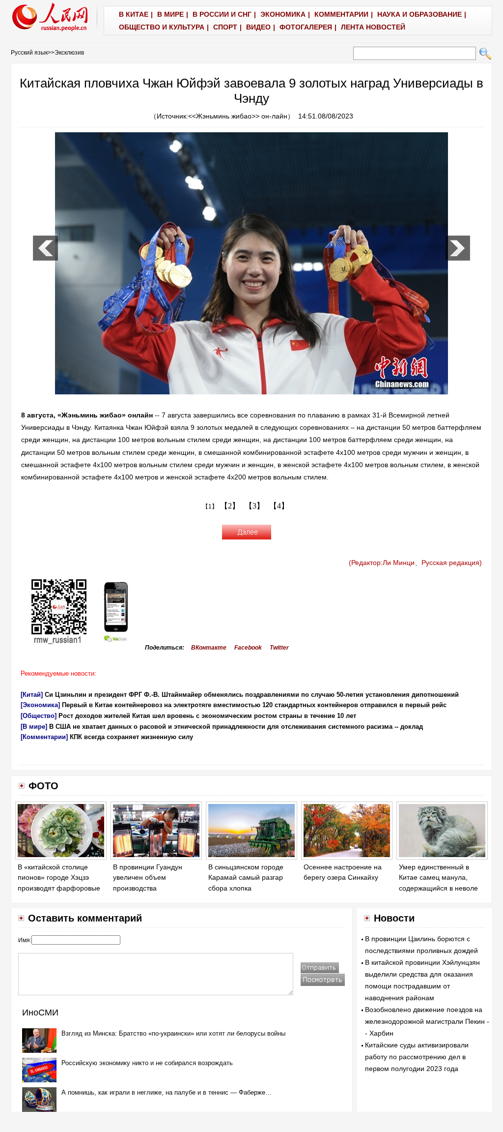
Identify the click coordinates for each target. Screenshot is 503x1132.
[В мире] (34, 726)
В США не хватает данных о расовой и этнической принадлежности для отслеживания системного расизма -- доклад (236, 726)
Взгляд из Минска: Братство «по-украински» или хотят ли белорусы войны (173, 1033)
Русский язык (29, 52)
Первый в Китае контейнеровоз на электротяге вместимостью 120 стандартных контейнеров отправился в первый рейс (254, 705)
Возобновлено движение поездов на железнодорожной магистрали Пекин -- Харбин (427, 1021)
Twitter (279, 647)
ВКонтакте (208, 647)
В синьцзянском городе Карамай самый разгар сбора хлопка (245, 877)
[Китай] (32, 694)
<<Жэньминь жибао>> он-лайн (237, 116)
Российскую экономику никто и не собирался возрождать (147, 1063)
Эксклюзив (69, 52)
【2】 (230, 506)
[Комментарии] (44, 737)
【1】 (210, 506)
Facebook (248, 647)
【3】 (254, 506)
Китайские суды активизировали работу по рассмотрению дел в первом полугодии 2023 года (417, 1056)
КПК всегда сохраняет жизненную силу (131, 737)
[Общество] (38, 715)
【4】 (279, 506)
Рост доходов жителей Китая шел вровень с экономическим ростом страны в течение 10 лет (207, 715)
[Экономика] (40, 705)
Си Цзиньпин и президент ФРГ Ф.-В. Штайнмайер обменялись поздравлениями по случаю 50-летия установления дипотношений (252, 694)
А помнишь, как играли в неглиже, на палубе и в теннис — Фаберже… (166, 1092)
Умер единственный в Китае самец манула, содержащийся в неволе (438, 877)
